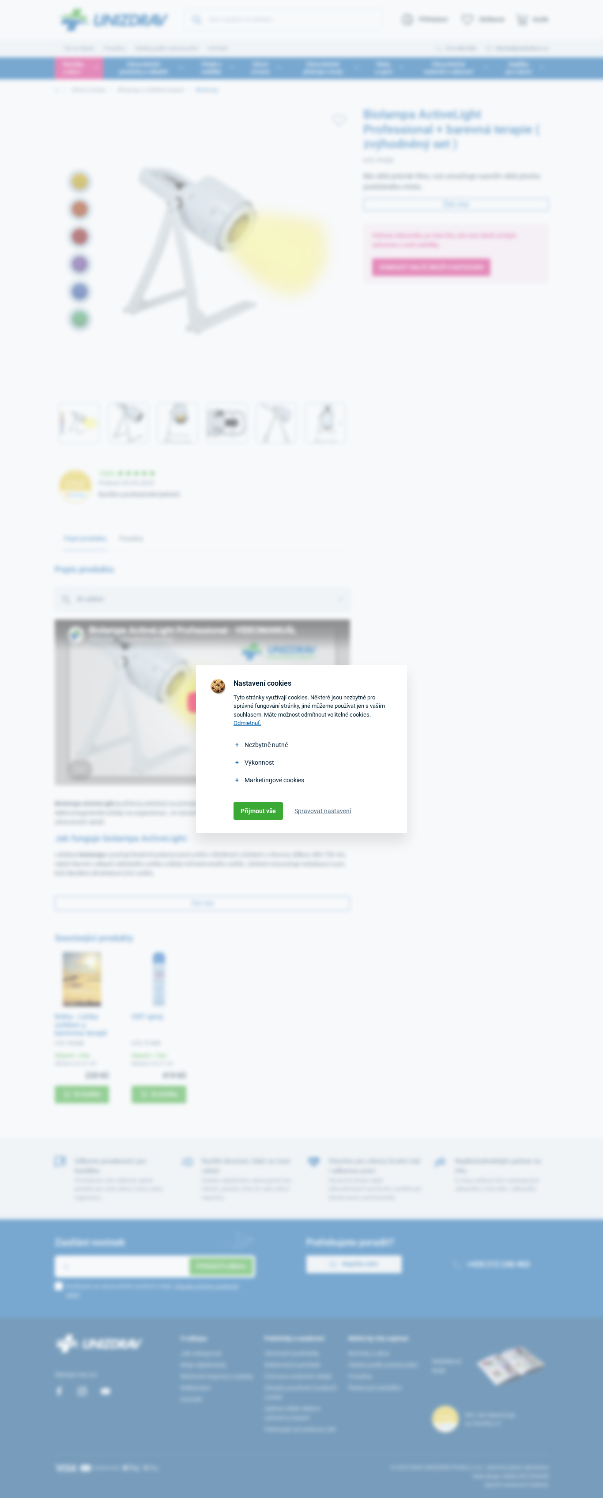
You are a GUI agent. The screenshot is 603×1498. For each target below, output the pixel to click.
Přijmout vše (258, 810)
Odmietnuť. (247, 723)
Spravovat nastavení (322, 810)
